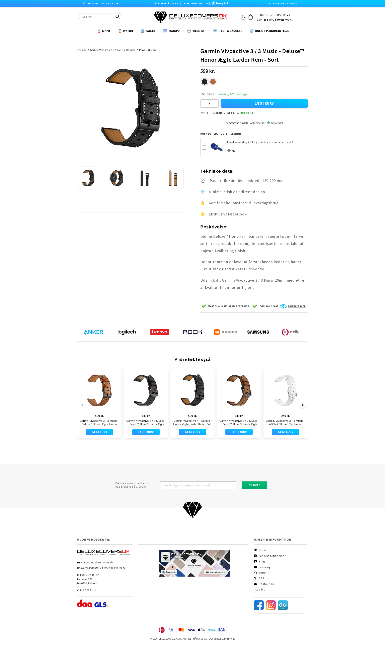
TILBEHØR (199, 30)
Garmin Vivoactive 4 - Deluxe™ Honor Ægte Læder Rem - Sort (192, 422)
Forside (83, 50)
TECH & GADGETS (230, 30)
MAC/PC (174, 30)
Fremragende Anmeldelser (245, 123)
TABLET (150, 30)
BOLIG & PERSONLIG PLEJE (272, 30)
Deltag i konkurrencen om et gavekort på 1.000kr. (133, 485)
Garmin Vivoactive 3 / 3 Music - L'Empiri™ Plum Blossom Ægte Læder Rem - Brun (239, 422)
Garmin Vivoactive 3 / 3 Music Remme (113, 50)
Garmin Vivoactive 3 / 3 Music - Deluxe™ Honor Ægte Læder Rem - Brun (99, 422)
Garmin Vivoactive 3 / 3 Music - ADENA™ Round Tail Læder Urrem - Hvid (285, 422)
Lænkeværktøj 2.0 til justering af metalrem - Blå (260, 142)
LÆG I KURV (264, 103)
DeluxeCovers (167, 638)
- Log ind (259, 589)
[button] (204, 82)
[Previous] (82, 405)
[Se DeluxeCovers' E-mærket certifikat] (283, 609)
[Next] (302, 405)
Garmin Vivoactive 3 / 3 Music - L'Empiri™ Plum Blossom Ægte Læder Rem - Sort (146, 422)
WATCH (128, 30)
